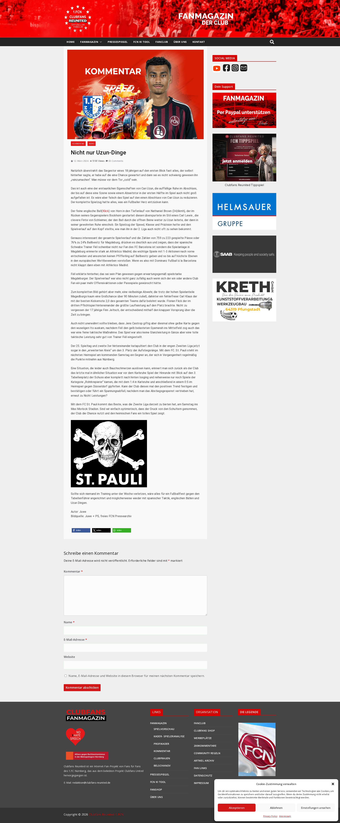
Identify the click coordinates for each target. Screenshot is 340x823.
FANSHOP (156, 789)
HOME (71, 41)
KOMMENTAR (162, 751)
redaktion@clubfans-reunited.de (91, 782)
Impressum (285, 816)
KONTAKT (198, 41)
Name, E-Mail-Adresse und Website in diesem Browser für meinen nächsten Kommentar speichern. (137, 676)
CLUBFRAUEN (162, 758)
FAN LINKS (200, 768)
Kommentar (78, 143)
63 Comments (116, 160)
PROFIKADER (161, 743)
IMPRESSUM (201, 783)
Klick (106, 211)
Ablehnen (276, 808)
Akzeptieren (237, 808)
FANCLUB (161, 41)
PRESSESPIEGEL (118, 41)
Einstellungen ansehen (315, 808)
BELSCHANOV (162, 765)
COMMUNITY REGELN (207, 753)
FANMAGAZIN (89, 41)
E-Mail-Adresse (75, 640)
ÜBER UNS (180, 41)
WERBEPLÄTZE (203, 738)
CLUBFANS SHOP (204, 730)
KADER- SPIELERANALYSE (169, 736)
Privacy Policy (270, 816)
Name (69, 622)
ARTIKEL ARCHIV (204, 760)
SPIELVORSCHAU (164, 729)
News (91, 143)
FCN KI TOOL (141, 41)
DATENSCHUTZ (203, 775)
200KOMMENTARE (205, 745)
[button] (333, 784)
